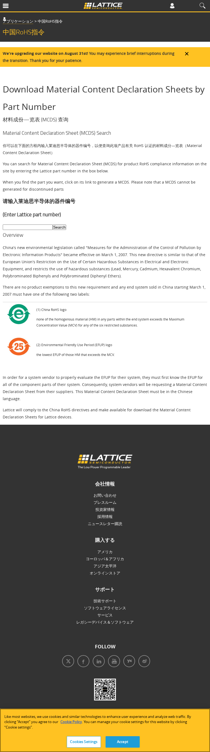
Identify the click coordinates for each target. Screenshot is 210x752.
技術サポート (105, 600)
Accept (122, 741)
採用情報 (105, 516)
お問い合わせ (105, 495)
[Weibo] (143, 661)
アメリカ (105, 551)
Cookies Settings (83, 741)
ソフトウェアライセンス (105, 607)
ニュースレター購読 (105, 523)
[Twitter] (67, 661)
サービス (105, 615)
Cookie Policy (71, 721)
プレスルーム (105, 502)
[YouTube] (113, 661)
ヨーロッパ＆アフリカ (105, 558)
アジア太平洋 (105, 565)
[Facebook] (82, 661)
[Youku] (128, 661)
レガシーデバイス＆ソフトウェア (105, 622)
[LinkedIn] (98, 661)
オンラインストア (105, 573)
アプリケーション (18, 21)
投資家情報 (105, 509)
